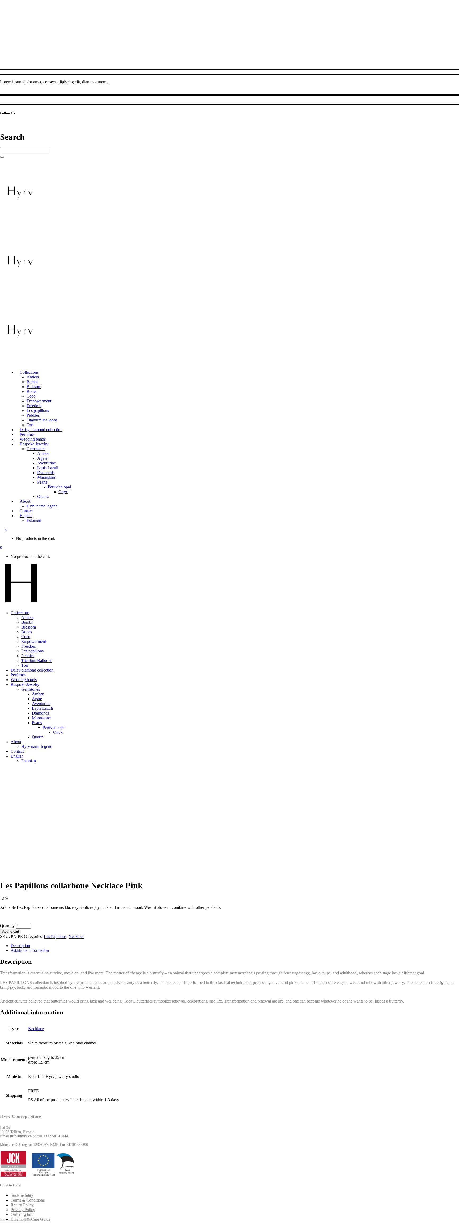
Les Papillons (55, 936)
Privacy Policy (23, 1209)
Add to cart (10, 932)
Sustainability (22, 1195)
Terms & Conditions (28, 1200)
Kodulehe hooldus (15, 1219)
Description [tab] (20, 945)
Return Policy (22, 1205)
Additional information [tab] (30, 950)
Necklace (76, 936)
